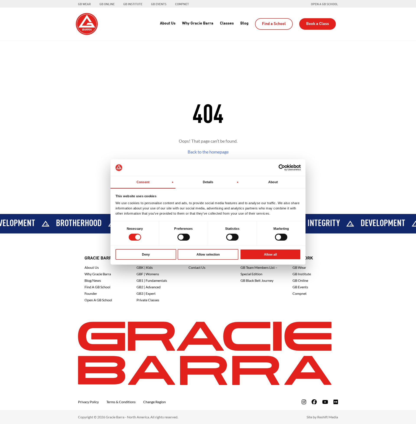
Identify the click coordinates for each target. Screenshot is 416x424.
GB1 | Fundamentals (151, 280)
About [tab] (273, 182)
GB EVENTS (158, 4)
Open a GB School (324, 4)
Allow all (270, 254)
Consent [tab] (143, 182)
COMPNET (182, 4)
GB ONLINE (107, 4)
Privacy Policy (88, 402)
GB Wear (299, 267)
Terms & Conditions (121, 402)
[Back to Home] (87, 23)
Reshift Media (327, 417)
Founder (90, 293)
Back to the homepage (208, 151)
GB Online (300, 280)
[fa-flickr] (335, 402)
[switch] (183, 237)
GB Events (300, 287)
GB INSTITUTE (132, 4)
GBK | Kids (144, 267)
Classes (227, 23)
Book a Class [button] (317, 24)
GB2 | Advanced (148, 287)
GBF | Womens (147, 274)
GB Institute (301, 274)
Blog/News (92, 280)
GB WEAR (84, 4)
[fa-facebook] (314, 402)
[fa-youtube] (325, 402)
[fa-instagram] (304, 402)
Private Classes (147, 300)
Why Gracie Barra (197, 23)
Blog (244, 23)
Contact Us (196, 267)
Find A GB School (97, 287)
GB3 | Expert (146, 293)
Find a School (274, 24)
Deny (146, 254)
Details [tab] (208, 182)
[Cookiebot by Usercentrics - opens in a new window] (282, 167)
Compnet (299, 293)
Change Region (154, 402)
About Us (168, 23)
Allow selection (208, 254)
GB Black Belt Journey (256, 280)
